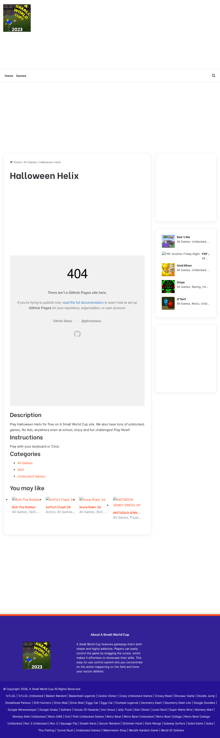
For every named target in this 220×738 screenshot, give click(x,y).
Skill (20, 470)
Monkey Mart (204, 709)
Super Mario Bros (181, 709)
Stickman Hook (132, 723)
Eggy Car (92, 702)
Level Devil (160, 709)
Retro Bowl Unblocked (139, 716)
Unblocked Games (31, 476)
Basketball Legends (82, 696)
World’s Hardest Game (144, 730)
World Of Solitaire (172, 730)
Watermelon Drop (115, 730)
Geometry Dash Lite (178, 702)
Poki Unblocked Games (89, 716)
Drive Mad (61, 702)
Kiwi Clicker (142, 709)
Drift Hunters (43, 702)
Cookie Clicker (108, 696)
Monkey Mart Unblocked (29, 716)
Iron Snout (108, 709)
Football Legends (127, 702)
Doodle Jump (206, 696)
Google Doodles (205, 702)
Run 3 (54, 723)
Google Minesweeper (23, 709)
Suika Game (196, 723)
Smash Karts (88, 723)
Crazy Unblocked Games (136, 696)
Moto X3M (55, 716)
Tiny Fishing (46, 730)
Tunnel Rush (65, 730)
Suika (210, 723)
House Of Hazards (86, 709)
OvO (68, 716)
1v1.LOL (11, 696)
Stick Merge (153, 723)
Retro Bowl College (169, 716)
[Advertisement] (146, 34)
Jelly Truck (125, 709)
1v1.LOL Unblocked (31, 696)
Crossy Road (164, 696)
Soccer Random (110, 723)
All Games (30, 162)
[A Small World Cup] (17, 18)
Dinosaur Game (185, 696)
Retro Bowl (114, 716)
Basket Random (56, 696)
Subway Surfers (175, 723)
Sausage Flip (69, 723)
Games (21, 75)
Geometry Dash (152, 702)
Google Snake (49, 709)
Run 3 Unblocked (36, 723)
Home (9, 75)
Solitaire (66, 709)
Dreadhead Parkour (18, 702)
